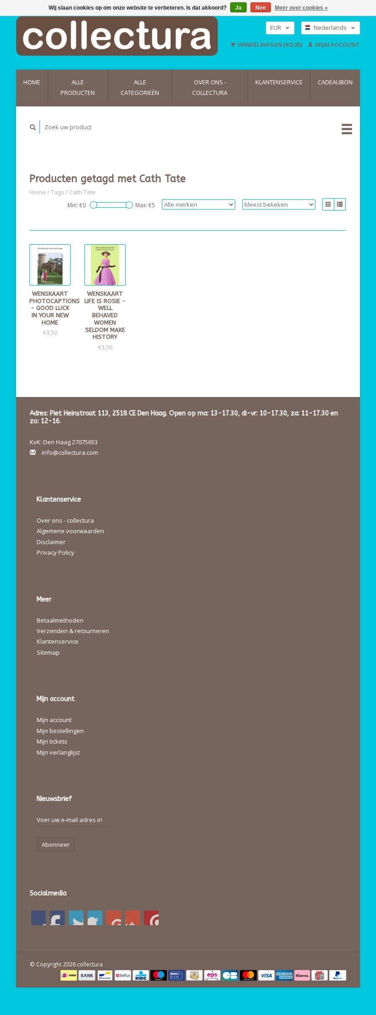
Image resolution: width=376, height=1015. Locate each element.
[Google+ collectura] (76, 917)
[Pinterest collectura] (95, 917)
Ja (238, 8)
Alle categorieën (140, 87)
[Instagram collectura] (151, 917)
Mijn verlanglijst (58, 752)
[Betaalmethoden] (69, 975)
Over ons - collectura (209, 87)
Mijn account (337, 44)
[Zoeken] (33, 127)
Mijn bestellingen (60, 731)
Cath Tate (82, 192)
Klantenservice (279, 82)
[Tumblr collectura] (132, 917)
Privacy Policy (55, 552)
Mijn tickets (52, 741)
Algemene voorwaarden (70, 531)
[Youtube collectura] (113, 917)
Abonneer (56, 844)
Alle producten (78, 87)
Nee (260, 8)
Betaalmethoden (60, 620)
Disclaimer (51, 542)
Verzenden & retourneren (73, 631)
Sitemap (48, 652)
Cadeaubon (335, 82)
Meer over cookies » (301, 8)
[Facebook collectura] (38, 917)
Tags (57, 192)
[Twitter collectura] (57, 917)
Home (31, 82)
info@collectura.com (70, 452)
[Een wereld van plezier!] (121, 36)
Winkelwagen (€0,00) (270, 44)
